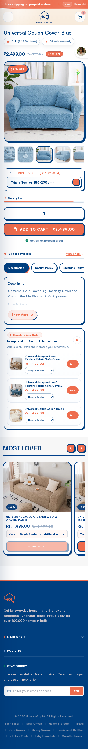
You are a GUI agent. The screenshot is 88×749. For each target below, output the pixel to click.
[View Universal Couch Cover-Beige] (16, 415)
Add (72, 364)
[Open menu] (8, 17)
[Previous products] (71, 448)
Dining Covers (41, 730)
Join (77, 690)
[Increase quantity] (78, 213)
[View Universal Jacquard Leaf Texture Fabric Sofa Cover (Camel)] (16, 363)
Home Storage (59, 723)
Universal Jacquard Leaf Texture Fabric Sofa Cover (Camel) (42, 357)
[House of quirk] (44, 17)
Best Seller (12, 723)
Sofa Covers (17, 730)
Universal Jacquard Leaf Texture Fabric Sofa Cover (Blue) (42, 384)
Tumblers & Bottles (70, 730)
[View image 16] (62, 154)
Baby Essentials (45, 736)
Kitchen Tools (19, 736)
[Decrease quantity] (10, 213)
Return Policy (44, 267)
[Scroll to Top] (79, 725)
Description (16, 267)
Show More (20, 314)
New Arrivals (34, 723)
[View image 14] (25, 154)
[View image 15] (44, 154)
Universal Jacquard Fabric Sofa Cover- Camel (31, 518)
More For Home (72, 736)
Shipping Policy (73, 267)
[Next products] (81, 448)
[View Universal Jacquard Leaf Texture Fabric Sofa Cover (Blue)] (16, 390)
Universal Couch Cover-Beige (44, 408)
